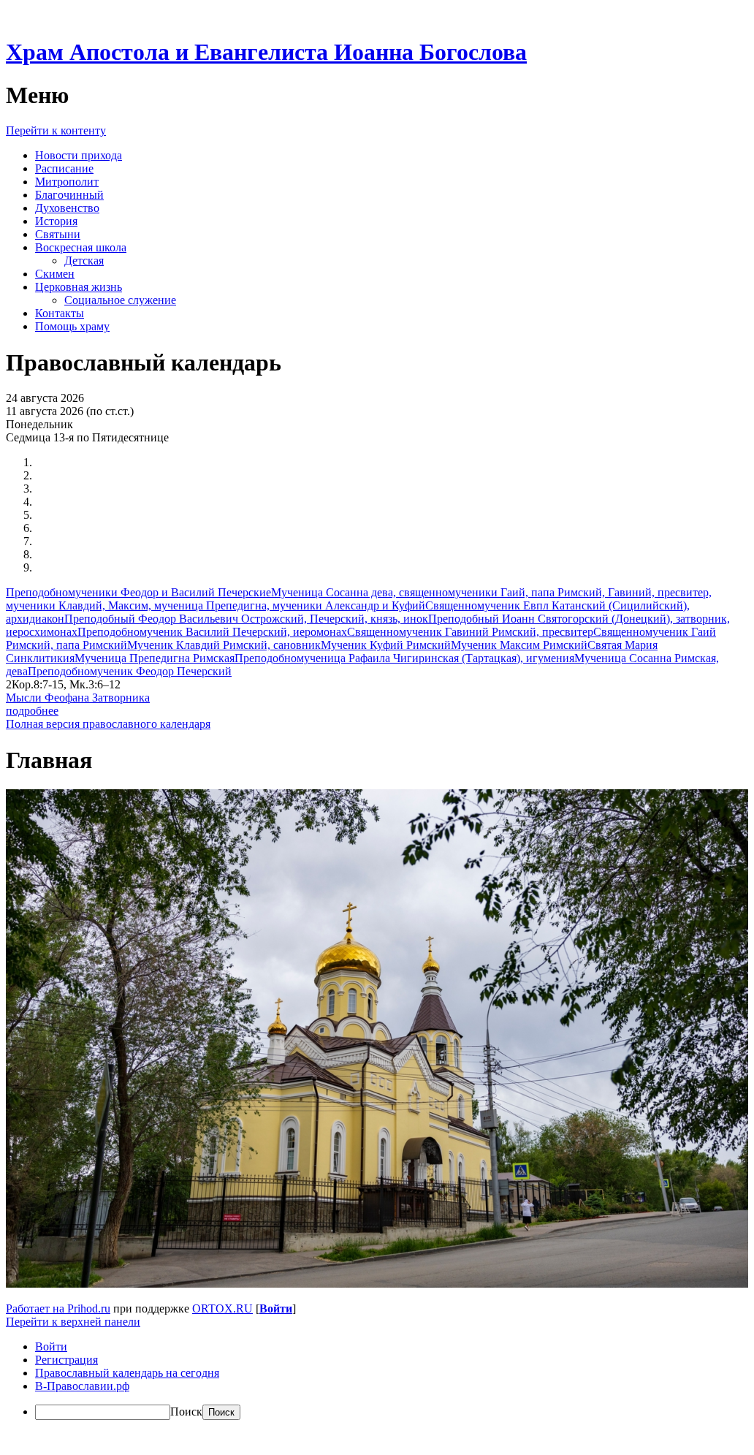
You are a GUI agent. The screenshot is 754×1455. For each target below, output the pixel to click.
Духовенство (67, 208)
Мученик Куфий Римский (386, 645)
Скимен (55, 273)
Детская (84, 260)
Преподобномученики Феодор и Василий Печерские (138, 592)
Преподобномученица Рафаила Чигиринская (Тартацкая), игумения (404, 658)
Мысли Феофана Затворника (78, 697)
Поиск (186, 1411)
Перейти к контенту (56, 130)
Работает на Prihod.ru (58, 1308)
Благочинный (69, 195)
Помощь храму (72, 326)
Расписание (64, 168)
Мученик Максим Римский (519, 645)
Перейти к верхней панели (73, 1321)
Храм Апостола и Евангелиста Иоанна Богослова (266, 52)
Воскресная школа (80, 247)
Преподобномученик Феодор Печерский (130, 671)
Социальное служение (120, 300)
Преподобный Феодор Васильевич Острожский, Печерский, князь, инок (246, 618)
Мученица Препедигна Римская (155, 658)
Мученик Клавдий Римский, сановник (224, 645)
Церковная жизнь (78, 287)
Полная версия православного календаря (108, 724)
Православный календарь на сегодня (127, 1373)
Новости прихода (78, 155)
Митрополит (67, 181)
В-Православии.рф (82, 1386)
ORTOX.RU (222, 1308)
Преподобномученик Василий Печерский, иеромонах (212, 632)
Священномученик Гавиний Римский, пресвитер (470, 632)
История (56, 221)
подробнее (32, 710)
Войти (275, 1308)
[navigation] (374, 1380)
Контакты (59, 313)
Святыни (57, 234)
